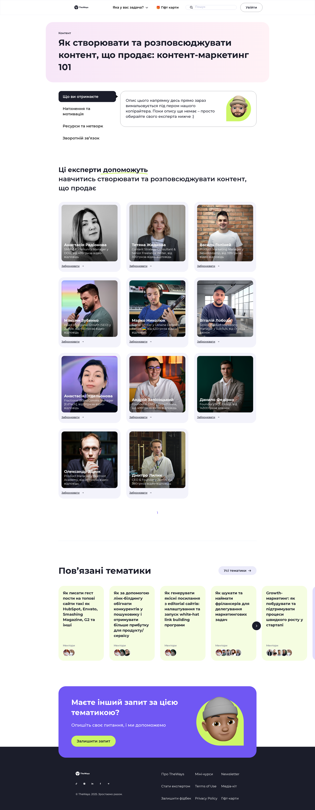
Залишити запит (93, 741)
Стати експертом (175, 786)
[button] (130, 7)
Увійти (251, 7)
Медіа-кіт (229, 786)
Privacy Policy (206, 798)
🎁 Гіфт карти (167, 7)
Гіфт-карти (230, 798)
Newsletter (230, 774)
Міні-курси (204, 774)
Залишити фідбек (176, 798)
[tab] (87, 96)
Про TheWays (172, 774)
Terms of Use (205, 786)
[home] (81, 7)
